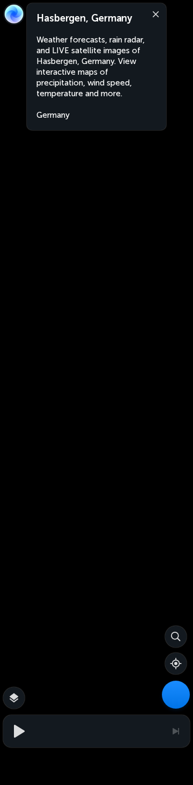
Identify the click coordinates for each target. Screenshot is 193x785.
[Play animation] (17, 731)
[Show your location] (176, 663)
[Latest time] (175, 731)
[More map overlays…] (14, 698)
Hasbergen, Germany (84, 18)
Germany (53, 115)
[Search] (176, 636)
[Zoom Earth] (14, 14)
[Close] (153, 13)
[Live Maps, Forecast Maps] (176, 695)
